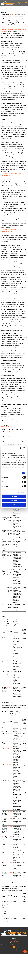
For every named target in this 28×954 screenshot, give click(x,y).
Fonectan (11, 14)
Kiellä (14, 504)
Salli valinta (14, 500)
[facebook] (14, 947)
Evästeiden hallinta (14, 949)
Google (9, 748)
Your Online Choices (15, 221)
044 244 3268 (14, 942)
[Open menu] (26, 3)
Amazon (9, 637)
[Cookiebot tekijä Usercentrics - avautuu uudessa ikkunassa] (20, 448)
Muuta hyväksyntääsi (6, 426)
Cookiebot (7, 432)
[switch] (24, 477)
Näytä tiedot (20, 492)
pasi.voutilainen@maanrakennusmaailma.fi (15, 944)
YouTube (9, 727)
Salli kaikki (14, 496)
